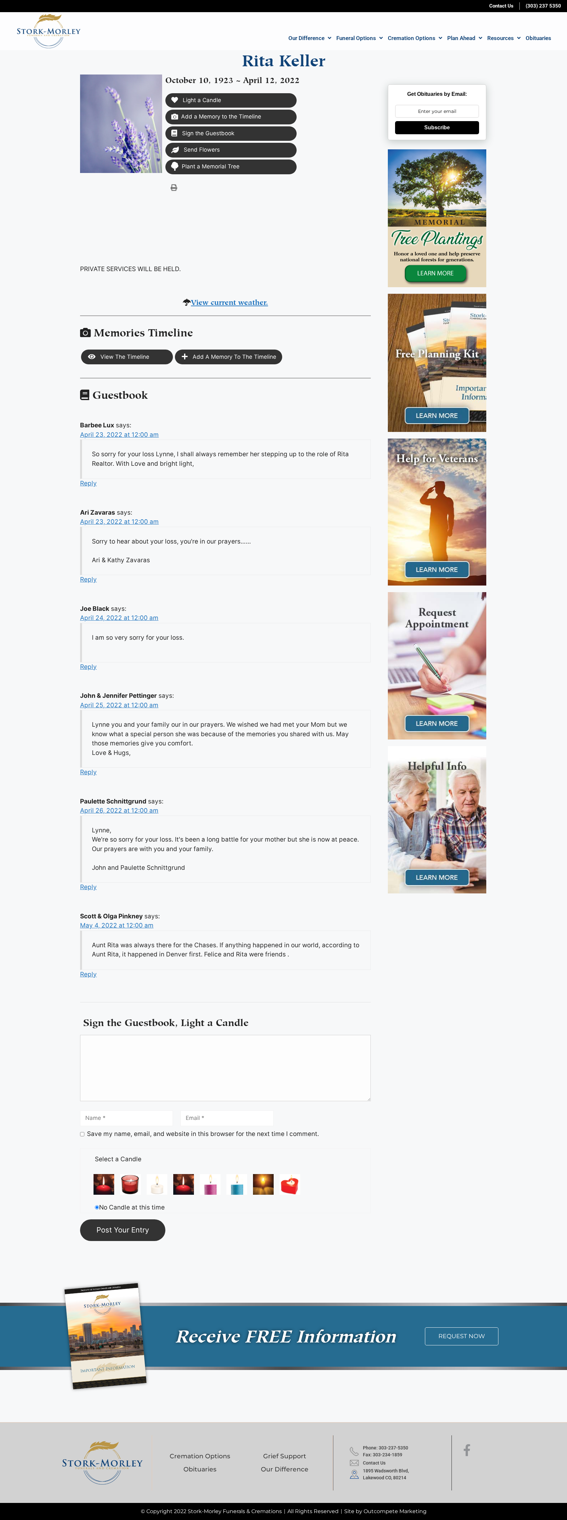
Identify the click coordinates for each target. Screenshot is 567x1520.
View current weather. (229, 301)
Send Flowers (201, 149)
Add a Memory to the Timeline (221, 116)
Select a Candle (118, 1159)
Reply (88, 483)
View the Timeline (124, 356)
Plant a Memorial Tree (211, 166)
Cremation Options (411, 38)
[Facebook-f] (467, 1450)
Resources (500, 38)
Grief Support (284, 1456)
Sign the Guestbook (207, 133)
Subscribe (437, 127)
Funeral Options (356, 38)
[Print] (173, 187)
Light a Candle (201, 100)
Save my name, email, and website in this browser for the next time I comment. (203, 1134)
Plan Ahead (461, 38)
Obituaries (538, 38)
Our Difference (306, 38)
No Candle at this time (132, 1207)
